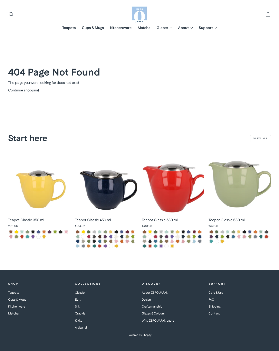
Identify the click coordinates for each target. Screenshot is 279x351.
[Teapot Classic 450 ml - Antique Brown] (78, 232)
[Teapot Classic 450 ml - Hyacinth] (111, 237)
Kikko (79, 321)
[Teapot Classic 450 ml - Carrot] (133, 232)
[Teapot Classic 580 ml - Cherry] (155, 237)
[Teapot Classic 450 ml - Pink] (116, 241)
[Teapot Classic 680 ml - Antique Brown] (211, 232)
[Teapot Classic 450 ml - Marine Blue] (78, 241)
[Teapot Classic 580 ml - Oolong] (167, 241)
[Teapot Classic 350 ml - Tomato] (22, 237)
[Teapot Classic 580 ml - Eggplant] (167, 237)
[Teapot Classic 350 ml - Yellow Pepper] (44, 237)
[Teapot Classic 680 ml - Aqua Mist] (228, 232)
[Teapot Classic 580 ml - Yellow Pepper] (172, 246)
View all (260, 138)
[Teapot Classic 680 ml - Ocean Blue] (233, 237)
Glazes (163, 28)
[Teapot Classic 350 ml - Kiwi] (55, 232)
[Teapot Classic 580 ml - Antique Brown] (144, 232)
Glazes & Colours (153, 313)
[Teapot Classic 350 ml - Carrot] (44, 232)
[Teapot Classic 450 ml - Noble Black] (94, 241)
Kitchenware (121, 28)
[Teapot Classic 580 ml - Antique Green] (155, 232)
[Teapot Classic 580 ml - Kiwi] (194, 237)
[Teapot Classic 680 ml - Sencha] (250, 237)
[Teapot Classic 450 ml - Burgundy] (127, 232)
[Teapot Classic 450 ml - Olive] (105, 241)
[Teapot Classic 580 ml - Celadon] (144, 237)
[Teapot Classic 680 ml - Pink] (239, 237)
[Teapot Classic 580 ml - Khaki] (189, 237)
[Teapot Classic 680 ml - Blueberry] (250, 232)
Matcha (144, 28)
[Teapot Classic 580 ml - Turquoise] (155, 246)
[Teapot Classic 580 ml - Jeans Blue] (183, 237)
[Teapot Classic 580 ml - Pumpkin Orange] (178, 241)
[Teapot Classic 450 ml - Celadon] (78, 237)
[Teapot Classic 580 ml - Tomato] (150, 246)
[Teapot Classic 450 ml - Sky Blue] (78, 246)
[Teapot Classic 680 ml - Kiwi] (222, 237)
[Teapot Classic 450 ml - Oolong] (111, 241)
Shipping (215, 306)
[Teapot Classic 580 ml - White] (167, 246)
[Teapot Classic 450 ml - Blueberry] (122, 232)
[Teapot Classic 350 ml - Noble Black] (60, 232)
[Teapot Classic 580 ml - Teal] (144, 246)
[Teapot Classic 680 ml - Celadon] (261, 232)
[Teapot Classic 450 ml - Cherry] (89, 237)
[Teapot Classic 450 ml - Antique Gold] (83, 232)
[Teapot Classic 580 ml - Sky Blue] (194, 241)
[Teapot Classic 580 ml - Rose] (183, 241)
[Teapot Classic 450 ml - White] (111, 246)
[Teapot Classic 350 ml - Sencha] (16, 237)
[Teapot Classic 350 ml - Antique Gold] (16, 232)
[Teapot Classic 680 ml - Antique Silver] (222, 232)
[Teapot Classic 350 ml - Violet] (33, 237)
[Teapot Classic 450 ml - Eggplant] (105, 237)
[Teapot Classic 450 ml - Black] (116, 232)
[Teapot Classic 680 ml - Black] (244, 232)
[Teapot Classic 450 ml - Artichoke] (105, 232)
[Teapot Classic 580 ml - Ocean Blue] (155, 241)
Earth (79, 300)
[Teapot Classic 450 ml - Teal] (94, 246)
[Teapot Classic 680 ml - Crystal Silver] (266, 232)
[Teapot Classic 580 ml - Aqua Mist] (167, 232)
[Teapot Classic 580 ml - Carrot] (200, 232)
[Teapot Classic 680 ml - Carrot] (255, 232)
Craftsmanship (152, 306)
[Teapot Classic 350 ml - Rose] (11, 237)
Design (146, 300)
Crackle (80, 313)
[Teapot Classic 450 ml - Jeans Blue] (122, 237)
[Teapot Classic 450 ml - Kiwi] (133, 237)
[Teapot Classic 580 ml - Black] (183, 232)
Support (206, 28)
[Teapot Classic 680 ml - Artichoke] (233, 232)
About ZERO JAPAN (155, 293)
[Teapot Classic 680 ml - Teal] (261, 237)
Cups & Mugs (93, 28)
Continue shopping (23, 90)
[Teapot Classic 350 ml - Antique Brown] (11, 232)
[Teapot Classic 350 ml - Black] (33, 232)
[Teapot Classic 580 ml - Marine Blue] (200, 237)
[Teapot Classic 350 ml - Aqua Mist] (22, 232)
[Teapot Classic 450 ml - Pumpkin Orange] (122, 241)
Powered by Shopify (140, 335)
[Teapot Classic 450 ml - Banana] (111, 232)
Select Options (39, 211)
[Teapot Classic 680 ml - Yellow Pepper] (222, 241)
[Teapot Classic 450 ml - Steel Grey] (83, 246)
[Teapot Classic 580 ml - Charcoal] (150, 237)
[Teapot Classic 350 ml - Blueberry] (38, 232)
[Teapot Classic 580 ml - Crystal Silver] (161, 237)
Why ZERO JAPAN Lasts (158, 321)
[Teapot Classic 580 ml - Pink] (172, 241)
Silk (77, 306)
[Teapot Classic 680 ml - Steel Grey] (255, 237)
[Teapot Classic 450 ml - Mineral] (83, 241)
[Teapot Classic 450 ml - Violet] (105, 246)
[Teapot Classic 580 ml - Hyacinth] (172, 237)
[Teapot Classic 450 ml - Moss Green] (89, 241)
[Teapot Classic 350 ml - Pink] (66, 232)
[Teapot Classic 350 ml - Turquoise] (27, 237)
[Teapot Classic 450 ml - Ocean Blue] (100, 241)
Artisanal (81, 327)
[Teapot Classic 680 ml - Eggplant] (211, 237)
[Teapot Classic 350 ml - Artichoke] (27, 232)
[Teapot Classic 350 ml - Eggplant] (49, 232)
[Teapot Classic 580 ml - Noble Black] (150, 241)
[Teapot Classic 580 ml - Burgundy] (194, 232)
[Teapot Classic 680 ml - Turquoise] (211, 241)
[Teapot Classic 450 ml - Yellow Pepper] (116, 246)
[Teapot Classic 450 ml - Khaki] (127, 237)
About (184, 28)
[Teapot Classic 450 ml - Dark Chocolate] (100, 237)
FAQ (211, 300)
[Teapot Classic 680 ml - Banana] (239, 232)
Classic (80, 293)
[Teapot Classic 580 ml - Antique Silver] (161, 232)
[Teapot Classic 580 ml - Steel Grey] (200, 241)
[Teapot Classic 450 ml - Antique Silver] (94, 232)
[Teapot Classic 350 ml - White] (38, 237)
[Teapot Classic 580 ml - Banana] (178, 232)
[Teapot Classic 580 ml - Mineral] (144, 241)
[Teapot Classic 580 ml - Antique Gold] (150, 232)
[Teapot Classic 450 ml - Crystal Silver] (94, 237)
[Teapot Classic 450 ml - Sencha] (133, 241)
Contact (214, 313)
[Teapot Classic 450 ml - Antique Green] (89, 232)
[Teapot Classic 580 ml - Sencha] (189, 241)
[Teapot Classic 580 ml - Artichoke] (172, 232)
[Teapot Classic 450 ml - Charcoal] (83, 237)
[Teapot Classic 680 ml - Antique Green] (217, 232)
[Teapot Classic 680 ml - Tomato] (266, 237)
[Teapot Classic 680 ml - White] (217, 241)
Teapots (69, 28)
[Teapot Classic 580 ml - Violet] (161, 246)
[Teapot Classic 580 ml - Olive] (161, 241)
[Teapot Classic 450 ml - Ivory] (116, 237)
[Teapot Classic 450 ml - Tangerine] (89, 246)
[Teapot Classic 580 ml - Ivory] (178, 237)
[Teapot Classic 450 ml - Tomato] (100, 246)
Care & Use (216, 293)
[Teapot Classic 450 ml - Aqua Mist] (100, 232)
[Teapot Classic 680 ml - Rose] (244, 237)
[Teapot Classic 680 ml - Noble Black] (228, 237)
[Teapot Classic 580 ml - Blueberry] (189, 232)
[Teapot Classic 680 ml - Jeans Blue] (217, 237)
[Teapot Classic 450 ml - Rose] (127, 241)
